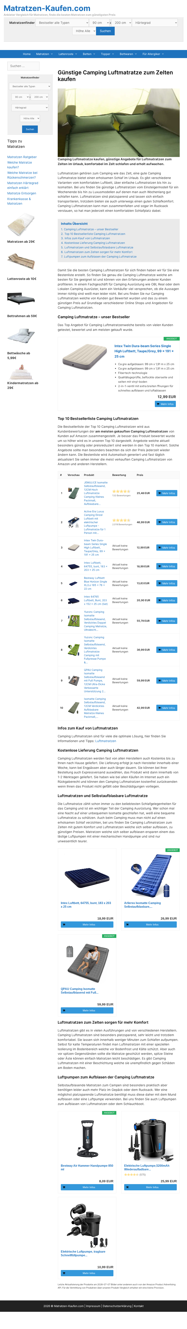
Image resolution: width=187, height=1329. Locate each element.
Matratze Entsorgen (21, 193)
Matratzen (42, 54)
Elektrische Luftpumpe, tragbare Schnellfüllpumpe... (83, 1253)
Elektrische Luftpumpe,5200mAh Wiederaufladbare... (146, 1167)
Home (27, 54)
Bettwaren (126, 54)
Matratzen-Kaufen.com (47, 8)
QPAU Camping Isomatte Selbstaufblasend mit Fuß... (79, 990)
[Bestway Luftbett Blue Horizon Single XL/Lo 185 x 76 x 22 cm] (74, 583)
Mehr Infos (167, 404)
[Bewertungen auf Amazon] (121, 491)
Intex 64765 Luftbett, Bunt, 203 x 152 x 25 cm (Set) (96, 600)
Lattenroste (66, 54)
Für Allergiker (151, 54)
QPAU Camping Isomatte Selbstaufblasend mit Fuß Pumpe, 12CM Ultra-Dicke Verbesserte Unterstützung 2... (95, 680)
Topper (105, 54)
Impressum (93, 1306)
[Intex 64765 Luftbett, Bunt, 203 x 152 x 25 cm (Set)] (74, 600)
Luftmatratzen (105, 741)
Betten (87, 54)
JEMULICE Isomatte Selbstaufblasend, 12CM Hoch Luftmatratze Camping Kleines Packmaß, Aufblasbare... (96, 493)
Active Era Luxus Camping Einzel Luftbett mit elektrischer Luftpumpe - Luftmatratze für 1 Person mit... (95, 522)
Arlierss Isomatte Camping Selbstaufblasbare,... (142, 904)
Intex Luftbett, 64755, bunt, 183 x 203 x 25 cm (95, 566)
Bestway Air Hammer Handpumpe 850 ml (87, 1167)
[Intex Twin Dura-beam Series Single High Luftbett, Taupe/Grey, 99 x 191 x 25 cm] (84, 357)
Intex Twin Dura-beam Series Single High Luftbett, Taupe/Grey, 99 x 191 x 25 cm (144, 351)
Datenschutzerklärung (117, 1306)
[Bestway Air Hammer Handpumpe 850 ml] (87, 1139)
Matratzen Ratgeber (22, 157)
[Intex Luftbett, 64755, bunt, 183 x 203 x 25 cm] (74, 566)
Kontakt (139, 1306)
